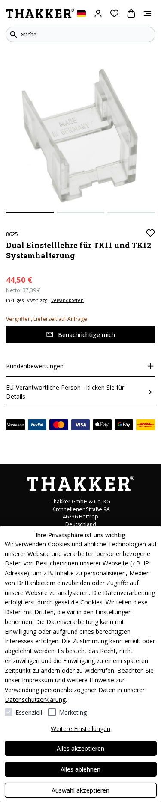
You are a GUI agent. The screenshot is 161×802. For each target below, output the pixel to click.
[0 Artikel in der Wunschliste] (114, 13)
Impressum (37, 680)
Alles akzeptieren (80, 748)
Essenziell (28, 712)
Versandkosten (67, 300)
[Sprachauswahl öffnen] (81, 13)
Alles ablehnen (80, 769)
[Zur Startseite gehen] (40, 14)
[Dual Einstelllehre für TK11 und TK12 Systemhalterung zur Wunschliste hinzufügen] (150, 232)
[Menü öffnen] (147, 13)
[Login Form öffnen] (98, 13)
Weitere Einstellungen (80, 729)
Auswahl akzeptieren (80, 790)
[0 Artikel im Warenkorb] (131, 13)
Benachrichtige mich (86, 335)
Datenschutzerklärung (35, 699)
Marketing (73, 712)
